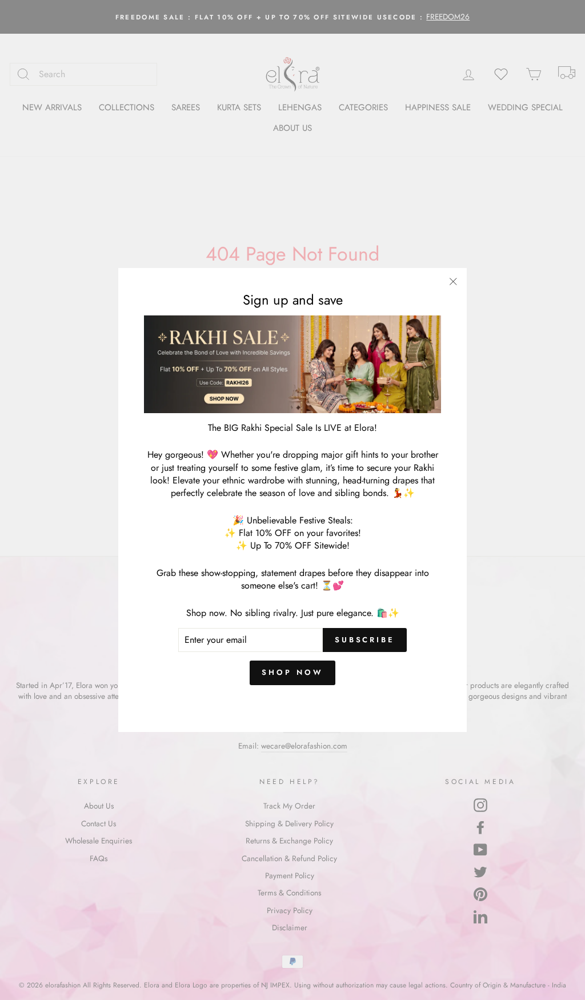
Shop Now (292, 672)
